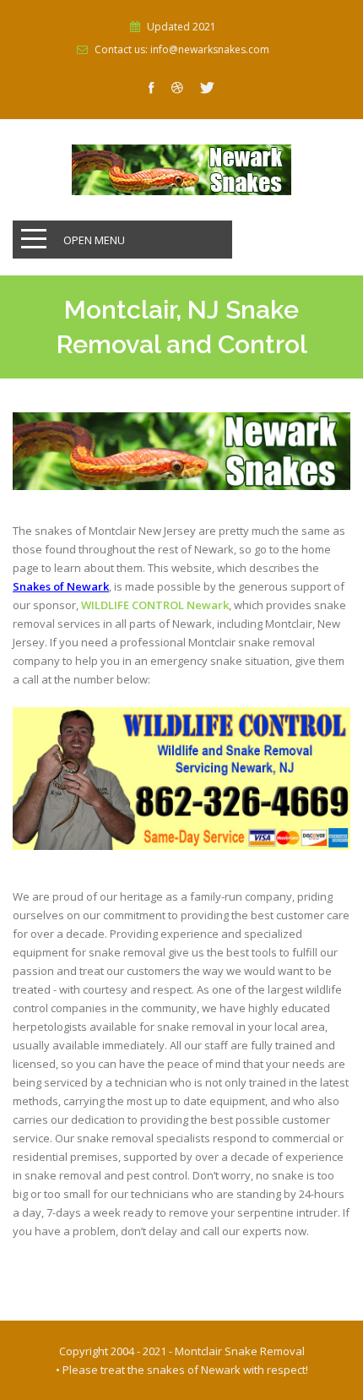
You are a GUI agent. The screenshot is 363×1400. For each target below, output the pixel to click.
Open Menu (94, 240)
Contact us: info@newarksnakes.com (182, 50)
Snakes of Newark (61, 586)
